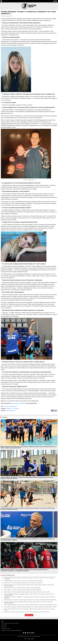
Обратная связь (5, 628)
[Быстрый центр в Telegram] (27, 632)
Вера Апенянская (10, 410)
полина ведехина (9, 406)
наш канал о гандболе (18, 403)
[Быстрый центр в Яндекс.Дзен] (25, 632)
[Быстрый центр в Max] (32, 632)
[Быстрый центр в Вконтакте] (30, 632)
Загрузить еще (29, 615)
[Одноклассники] (54, 410)
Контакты (4, 626)
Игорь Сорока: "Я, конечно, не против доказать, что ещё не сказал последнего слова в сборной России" (26, 611)
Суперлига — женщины (12, 408)
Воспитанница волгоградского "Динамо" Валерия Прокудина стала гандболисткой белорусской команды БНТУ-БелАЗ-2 (30, 606)
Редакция (4, 625)
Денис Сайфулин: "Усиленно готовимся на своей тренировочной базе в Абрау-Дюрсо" (23, 589)
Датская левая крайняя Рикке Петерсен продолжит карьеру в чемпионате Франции (22, 587)
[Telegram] (56, 410)
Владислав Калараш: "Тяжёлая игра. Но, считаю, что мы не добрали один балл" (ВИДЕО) (23, 580)
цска (16, 406)
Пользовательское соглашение (10, 623)
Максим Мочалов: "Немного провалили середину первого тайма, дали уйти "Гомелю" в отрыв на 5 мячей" (27, 591)
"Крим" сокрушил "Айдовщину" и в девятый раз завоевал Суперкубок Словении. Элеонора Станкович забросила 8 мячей (30, 604)
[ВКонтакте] (52, 410)
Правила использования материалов (11, 630)
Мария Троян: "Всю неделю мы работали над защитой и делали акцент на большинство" (23, 582)
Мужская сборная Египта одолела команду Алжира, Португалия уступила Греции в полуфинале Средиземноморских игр (30, 599)
